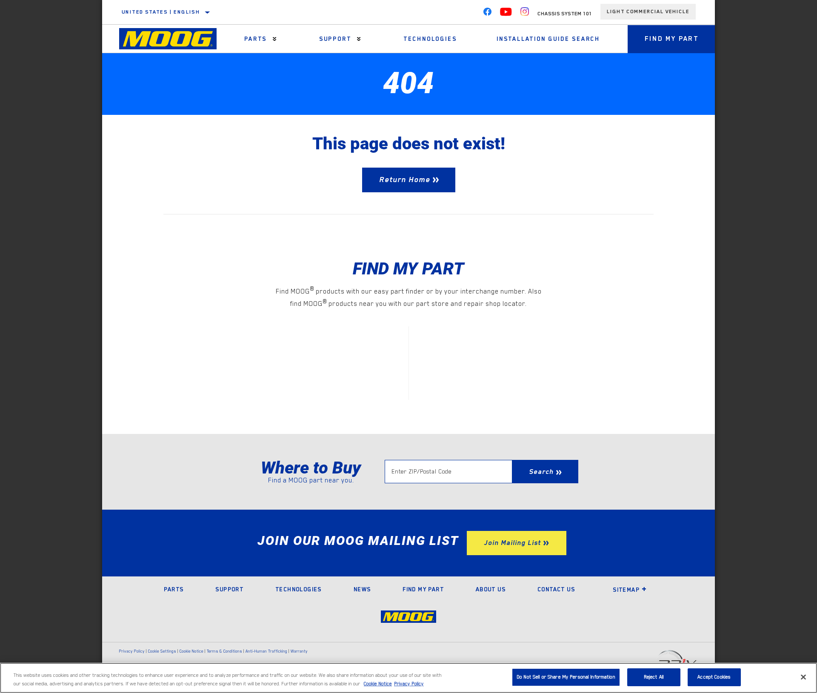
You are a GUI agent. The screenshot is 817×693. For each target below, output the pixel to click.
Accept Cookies (714, 677)
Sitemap (626, 589)
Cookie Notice (191, 651)
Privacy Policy (132, 651)
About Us (491, 589)
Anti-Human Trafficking (266, 651)
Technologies (430, 38)
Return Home (404, 179)
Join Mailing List (512, 543)
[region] (408, 678)
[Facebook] (487, 14)
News (362, 589)
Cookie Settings (162, 651)
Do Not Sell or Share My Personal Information (566, 677)
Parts (255, 38)
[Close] (803, 676)
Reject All (654, 677)
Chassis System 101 (564, 14)
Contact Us (556, 589)
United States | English (161, 12)
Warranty (299, 651)
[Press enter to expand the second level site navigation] (274, 38)
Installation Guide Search (548, 38)
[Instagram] (524, 14)
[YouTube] (506, 14)
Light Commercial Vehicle (648, 11)
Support (335, 38)
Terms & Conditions (224, 651)
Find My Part (672, 39)
